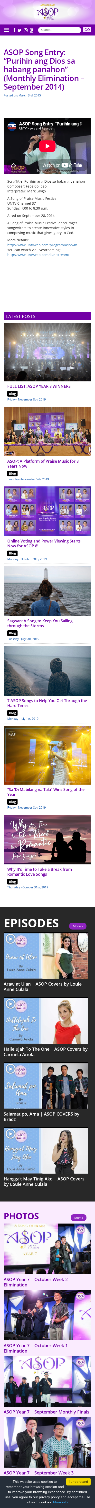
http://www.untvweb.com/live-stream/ (38, 254)
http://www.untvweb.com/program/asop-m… (43, 245)
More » (78, 926)
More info (60, 1502)
